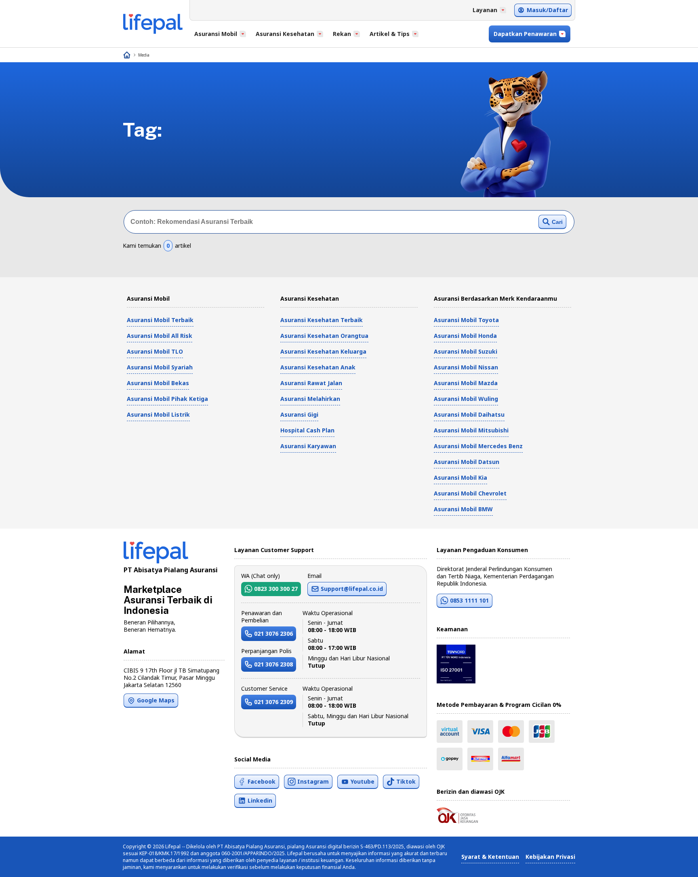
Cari (557, 222)
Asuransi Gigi (299, 414)
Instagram (313, 781)
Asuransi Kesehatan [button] (285, 34)
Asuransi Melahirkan (310, 399)
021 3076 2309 (273, 702)
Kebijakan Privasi (550, 856)
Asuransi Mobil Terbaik (160, 320)
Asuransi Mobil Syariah (160, 367)
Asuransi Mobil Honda (465, 335)
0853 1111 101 (469, 600)
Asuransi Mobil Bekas (158, 383)
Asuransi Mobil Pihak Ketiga (167, 399)
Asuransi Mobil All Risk (159, 335)
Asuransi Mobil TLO (155, 351)
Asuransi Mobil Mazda (466, 383)
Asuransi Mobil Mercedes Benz (478, 446)
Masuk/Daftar (547, 10)
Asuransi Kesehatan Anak (317, 367)
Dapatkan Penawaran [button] (525, 34)
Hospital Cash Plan (307, 430)
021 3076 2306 (273, 633)
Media (143, 55)
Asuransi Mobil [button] (215, 34)
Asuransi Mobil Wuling (466, 399)
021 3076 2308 (273, 664)
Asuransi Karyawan (308, 446)
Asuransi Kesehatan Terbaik (321, 320)
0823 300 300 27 (276, 588)
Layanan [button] (485, 10)
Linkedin (260, 800)
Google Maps (155, 700)
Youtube (362, 781)
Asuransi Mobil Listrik (158, 414)
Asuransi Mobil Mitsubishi (471, 430)
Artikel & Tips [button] (390, 34)
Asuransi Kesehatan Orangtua (324, 335)
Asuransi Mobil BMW (463, 509)
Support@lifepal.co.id (352, 588)
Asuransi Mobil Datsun (466, 462)
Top (672, 862)
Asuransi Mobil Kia (460, 477)
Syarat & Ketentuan (490, 856)
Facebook (261, 781)
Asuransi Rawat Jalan (311, 383)
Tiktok (406, 781)
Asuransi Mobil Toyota (466, 320)
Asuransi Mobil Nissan (466, 367)
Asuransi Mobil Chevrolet (470, 493)
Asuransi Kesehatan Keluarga (323, 351)
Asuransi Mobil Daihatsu (469, 414)
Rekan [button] (342, 34)
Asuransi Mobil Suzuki (465, 351)
